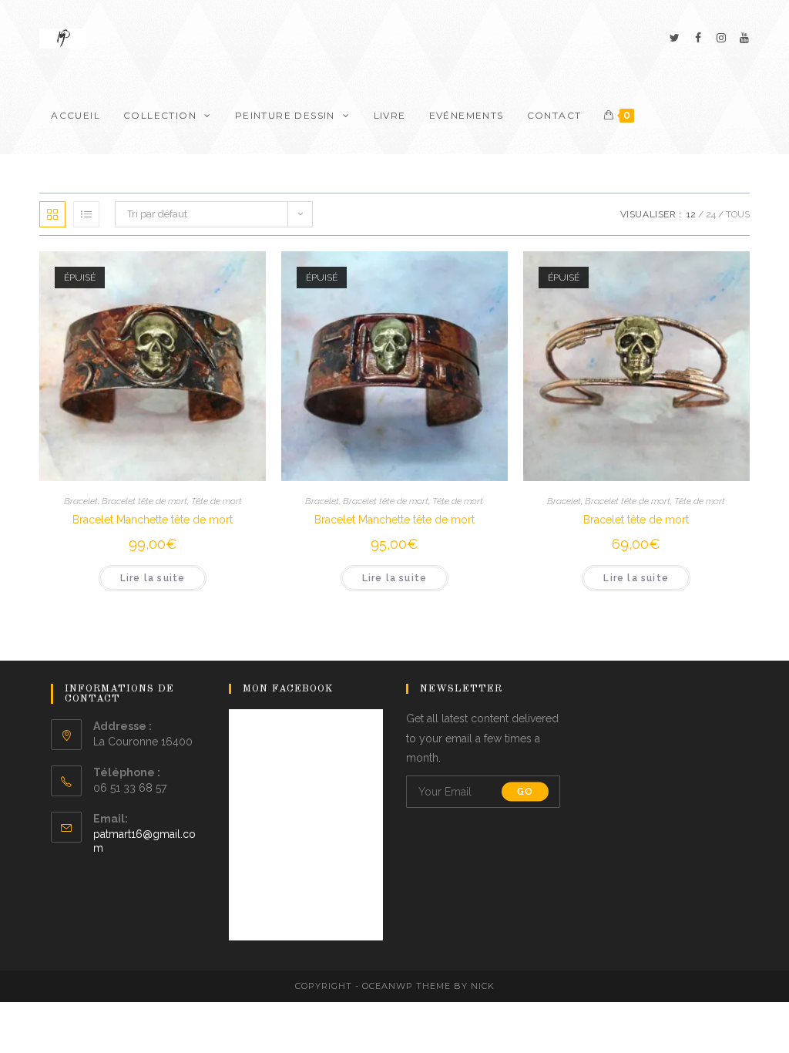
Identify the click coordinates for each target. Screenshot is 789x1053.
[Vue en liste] (86, 214)
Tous (738, 214)
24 (711, 214)
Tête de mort (216, 501)
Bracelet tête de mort (144, 501)
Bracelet (81, 501)
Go (525, 791)
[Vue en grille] (52, 214)
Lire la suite (153, 578)
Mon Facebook (288, 689)
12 (691, 214)
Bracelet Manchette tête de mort (152, 519)
